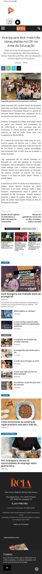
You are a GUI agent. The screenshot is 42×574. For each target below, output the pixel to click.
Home (18, 33)
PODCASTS (6, 335)
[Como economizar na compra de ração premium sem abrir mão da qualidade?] (21, 409)
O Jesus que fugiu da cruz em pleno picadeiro (25, 373)
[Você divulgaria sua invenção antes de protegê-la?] (21, 279)
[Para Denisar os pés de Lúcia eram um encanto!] (6, 385)
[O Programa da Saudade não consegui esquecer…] (6, 342)
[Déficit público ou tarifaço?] (6, 314)
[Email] (19, 68)
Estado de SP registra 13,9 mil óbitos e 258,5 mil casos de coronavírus (10, 218)
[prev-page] (20, 254)
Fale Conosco (32, 492)
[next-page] (22, 254)
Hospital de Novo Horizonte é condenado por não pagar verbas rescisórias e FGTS (7, 245)
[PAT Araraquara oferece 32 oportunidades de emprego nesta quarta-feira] (21, 447)
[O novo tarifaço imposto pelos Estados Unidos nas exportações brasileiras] (6, 325)
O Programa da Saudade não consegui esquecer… (25, 340)
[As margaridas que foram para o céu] (6, 353)
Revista (24, 492)
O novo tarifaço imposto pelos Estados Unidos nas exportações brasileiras (26, 324)
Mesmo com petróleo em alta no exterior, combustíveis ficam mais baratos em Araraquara (34, 246)
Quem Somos (9, 492)
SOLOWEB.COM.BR (29, 508)
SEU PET (5, 395)
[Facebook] (3, 68)
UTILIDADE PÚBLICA (9, 434)
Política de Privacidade (21, 524)
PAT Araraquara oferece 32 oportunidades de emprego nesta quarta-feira (18, 463)
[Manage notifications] (37, 569)
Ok (7, 568)
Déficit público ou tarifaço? (24, 311)
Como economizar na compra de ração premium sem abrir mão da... (19, 423)
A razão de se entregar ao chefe (26, 361)
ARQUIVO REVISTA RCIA (11, 537)
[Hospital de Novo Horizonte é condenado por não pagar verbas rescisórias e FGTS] (7, 237)
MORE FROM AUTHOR (29, 229)
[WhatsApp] (8, 68)
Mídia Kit (18, 492)
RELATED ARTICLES (12, 229)
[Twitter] (13, 68)
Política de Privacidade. (20, 562)
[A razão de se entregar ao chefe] (6, 364)
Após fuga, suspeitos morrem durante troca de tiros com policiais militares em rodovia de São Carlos (20, 246)
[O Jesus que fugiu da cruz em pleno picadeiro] (6, 375)
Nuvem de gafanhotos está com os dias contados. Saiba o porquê (32, 218)
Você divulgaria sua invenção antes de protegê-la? (21, 295)
